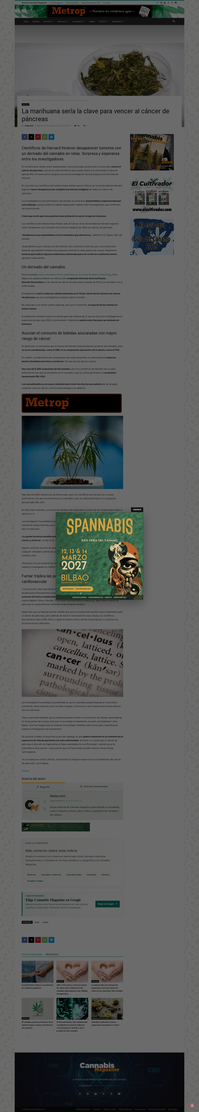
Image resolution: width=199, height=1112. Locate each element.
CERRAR (137, 510)
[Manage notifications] (192, 1105)
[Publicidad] (99, 556)
